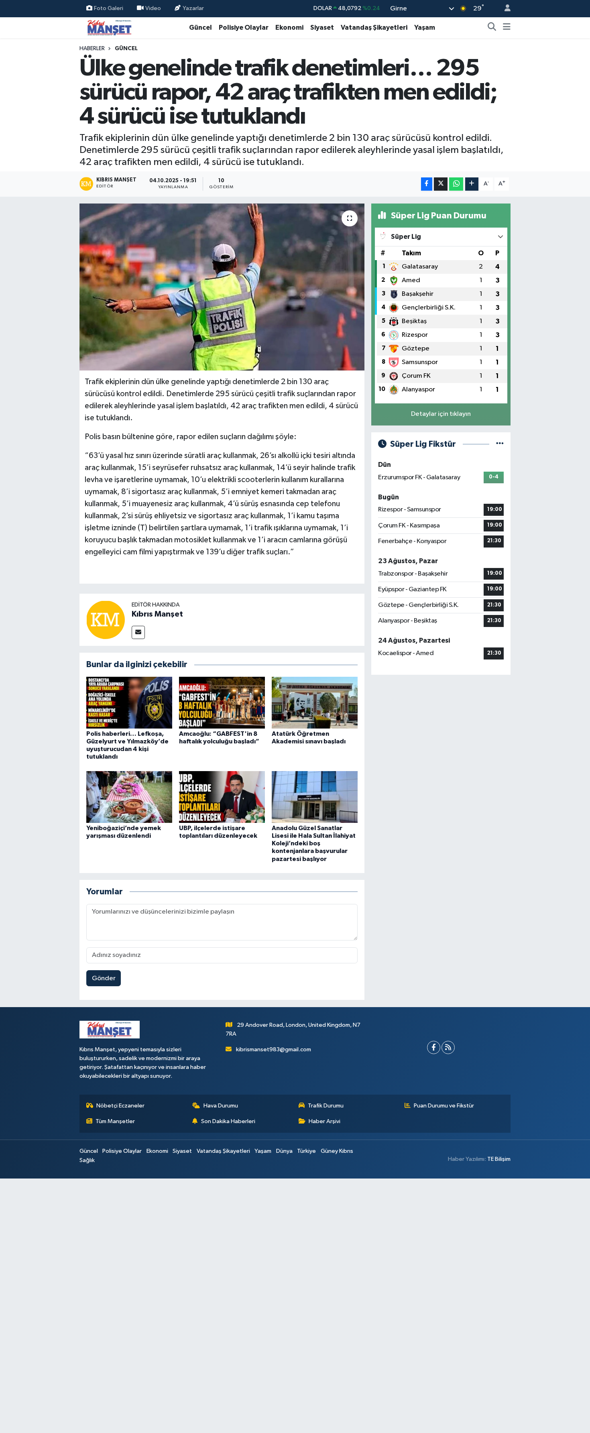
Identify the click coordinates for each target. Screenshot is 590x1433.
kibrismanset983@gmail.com (273, 1049)
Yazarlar (193, 8)
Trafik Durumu (326, 1106)
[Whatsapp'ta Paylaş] (456, 184)
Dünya (284, 1151)
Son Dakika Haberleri (228, 1121)
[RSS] (448, 1047)
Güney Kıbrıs (337, 1151)
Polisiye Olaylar (244, 27)
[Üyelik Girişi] (504, 8)
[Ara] (492, 27)
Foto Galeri (108, 8)
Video (153, 8)
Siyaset (322, 27)
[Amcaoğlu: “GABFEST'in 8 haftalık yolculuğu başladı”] (222, 702)
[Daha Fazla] (471, 184)
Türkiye (306, 1151)
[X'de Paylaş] (441, 184)
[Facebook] (433, 1047)
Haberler (92, 48)
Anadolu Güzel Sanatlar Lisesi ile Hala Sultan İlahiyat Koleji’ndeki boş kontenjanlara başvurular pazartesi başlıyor (314, 843)
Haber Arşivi (324, 1121)
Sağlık (87, 1160)
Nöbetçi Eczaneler (120, 1106)
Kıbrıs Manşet (157, 614)
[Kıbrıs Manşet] (105, 619)
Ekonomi (289, 27)
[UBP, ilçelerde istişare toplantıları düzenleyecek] (222, 796)
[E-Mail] (138, 632)
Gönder (104, 978)
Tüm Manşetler (115, 1121)
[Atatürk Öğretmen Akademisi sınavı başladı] (315, 702)
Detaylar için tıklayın (441, 414)
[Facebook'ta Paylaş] (426, 184)
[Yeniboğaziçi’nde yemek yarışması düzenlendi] (129, 796)
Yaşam (424, 27)
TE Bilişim (499, 1159)
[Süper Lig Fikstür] (500, 444)
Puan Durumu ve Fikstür (444, 1106)
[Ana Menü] (507, 27)
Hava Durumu (220, 1106)
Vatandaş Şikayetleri (374, 27)
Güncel (200, 27)
